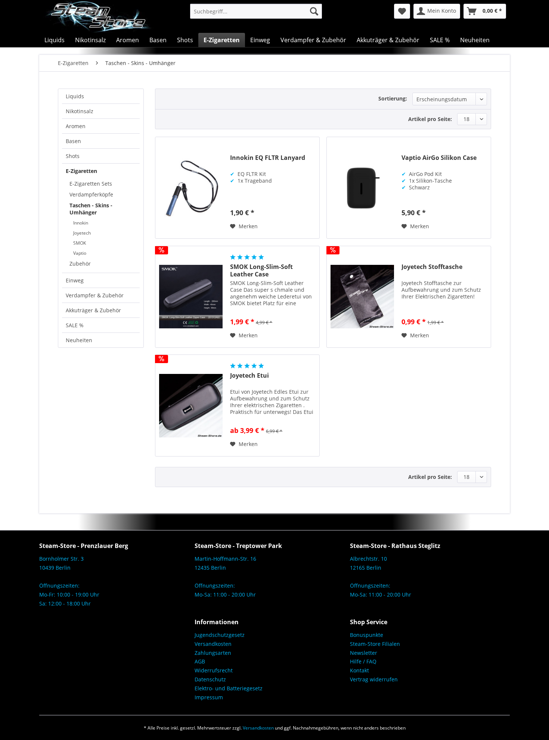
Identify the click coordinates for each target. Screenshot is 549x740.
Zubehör (80, 263)
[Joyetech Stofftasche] (362, 297)
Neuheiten (79, 340)
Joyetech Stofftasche (431, 267)
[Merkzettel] (402, 11)
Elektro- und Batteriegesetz (229, 688)
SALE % (75, 325)
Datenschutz (210, 679)
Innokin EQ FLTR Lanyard (267, 158)
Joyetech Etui (249, 376)
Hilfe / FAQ (363, 661)
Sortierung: (392, 98)
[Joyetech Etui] (191, 405)
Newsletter (363, 652)
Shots (73, 156)
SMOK (79, 243)
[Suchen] (314, 11)
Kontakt (359, 670)
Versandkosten (213, 643)
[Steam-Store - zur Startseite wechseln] (98, 16)
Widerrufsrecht (214, 670)
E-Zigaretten (81, 170)
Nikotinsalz (79, 111)
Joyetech (82, 233)
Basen (73, 141)
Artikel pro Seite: (430, 119)
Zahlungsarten (213, 652)
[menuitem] (256, 11)
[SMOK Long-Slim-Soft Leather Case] (191, 297)
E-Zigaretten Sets (90, 183)
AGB (200, 661)
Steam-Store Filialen (375, 643)
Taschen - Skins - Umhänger (90, 209)
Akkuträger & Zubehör (93, 310)
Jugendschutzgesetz (220, 634)
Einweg (75, 280)
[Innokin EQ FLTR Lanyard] (191, 188)
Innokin (80, 223)
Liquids (75, 96)
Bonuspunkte (366, 634)
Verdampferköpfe (91, 194)
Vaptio (79, 253)
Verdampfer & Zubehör (95, 295)
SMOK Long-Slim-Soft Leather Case (261, 270)
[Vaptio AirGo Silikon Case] (362, 188)
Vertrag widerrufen (374, 679)
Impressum (209, 697)
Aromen (76, 126)
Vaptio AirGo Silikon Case (439, 158)
